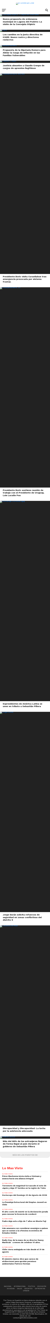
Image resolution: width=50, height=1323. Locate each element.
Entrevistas (40, 1288)
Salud (19, 1288)
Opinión (26, 1291)
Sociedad (11, 1288)
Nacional (7, 1286)
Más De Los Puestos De (25, 1155)
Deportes (28, 1288)
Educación (41, 1286)
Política (31, 1286)
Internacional (20, 1286)
